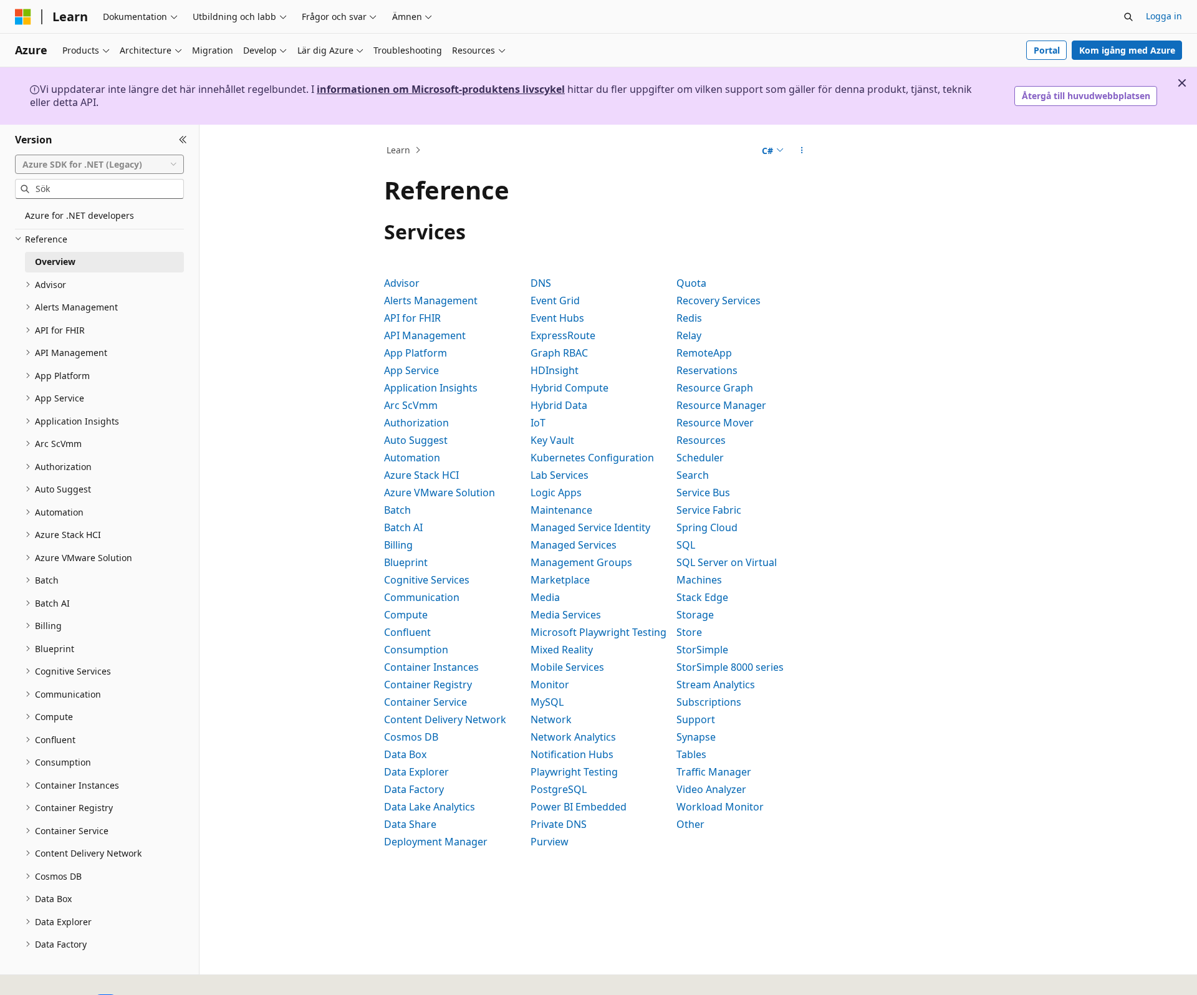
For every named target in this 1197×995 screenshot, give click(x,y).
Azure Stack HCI (421, 475)
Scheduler (700, 457)
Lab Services (560, 475)
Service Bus (703, 492)
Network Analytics (573, 737)
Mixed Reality (562, 649)
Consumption (416, 649)
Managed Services (574, 545)
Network (551, 719)
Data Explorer (416, 772)
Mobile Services (567, 667)
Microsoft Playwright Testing (598, 632)
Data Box (405, 754)
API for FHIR (412, 318)
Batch (397, 510)
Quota (691, 283)
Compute (406, 615)
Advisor (402, 283)
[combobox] (99, 164)
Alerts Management (431, 300)
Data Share (410, 824)
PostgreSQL (559, 789)
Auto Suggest (416, 440)
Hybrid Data (559, 405)
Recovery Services (718, 300)
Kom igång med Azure (1127, 50)
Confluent (407, 632)
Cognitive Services (426, 580)
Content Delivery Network (445, 719)
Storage (695, 615)
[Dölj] (183, 140)
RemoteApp (704, 353)
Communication (421, 597)
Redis (689, 318)
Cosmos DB (411, 737)
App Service (411, 370)
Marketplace (560, 580)
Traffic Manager (713, 772)
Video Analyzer (711, 789)
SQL (685, 545)
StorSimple (702, 649)
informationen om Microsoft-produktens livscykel (441, 89)
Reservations (707, 370)
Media (545, 597)
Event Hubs (557, 318)
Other (690, 824)
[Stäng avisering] (1182, 83)
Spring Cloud (707, 527)
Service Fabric (708, 510)
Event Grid (555, 300)
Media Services (566, 615)
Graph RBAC (559, 353)
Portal (1047, 50)
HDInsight (555, 370)
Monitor (550, 684)
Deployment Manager (436, 841)
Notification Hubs (572, 754)
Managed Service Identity (590, 527)
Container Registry (428, 684)
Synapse (696, 737)
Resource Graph (714, 388)
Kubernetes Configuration (592, 457)
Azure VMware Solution (439, 492)
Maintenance (561, 510)
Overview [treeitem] (55, 261)
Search (692, 475)
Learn (398, 150)
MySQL (547, 702)
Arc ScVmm (411, 405)
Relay (688, 335)
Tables (691, 754)
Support (695, 719)
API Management (425, 335)
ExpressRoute (563, 335)
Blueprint (406, 562)
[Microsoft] (23, 17)
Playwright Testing (574, 772)
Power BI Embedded (579, 807)
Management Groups (581, 562)
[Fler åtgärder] (802, 150)
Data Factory (414, 789)
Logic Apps (556, 492)
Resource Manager (721, 405)
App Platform (415, 353)
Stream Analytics (715, 684)
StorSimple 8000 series (730, 667)
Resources (701, 440)
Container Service (425, 702)
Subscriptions (708, 702)
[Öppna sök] (1128, 17)
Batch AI (403, 527)
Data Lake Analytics (429, 807)
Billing (398, 545)
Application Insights (431, 388)
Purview (550, 841)
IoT (538, 423)
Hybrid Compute (569, 388)
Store (689, 632)
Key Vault (552, 440)
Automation (412, 457)
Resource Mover (715, 423)
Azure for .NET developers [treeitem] (79, 215)
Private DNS (559, 824)
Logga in (1164, 16)
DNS (541, 283)
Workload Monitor (720, 807)
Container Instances (431, 667)
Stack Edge (702, 597)
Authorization (416, 423)
